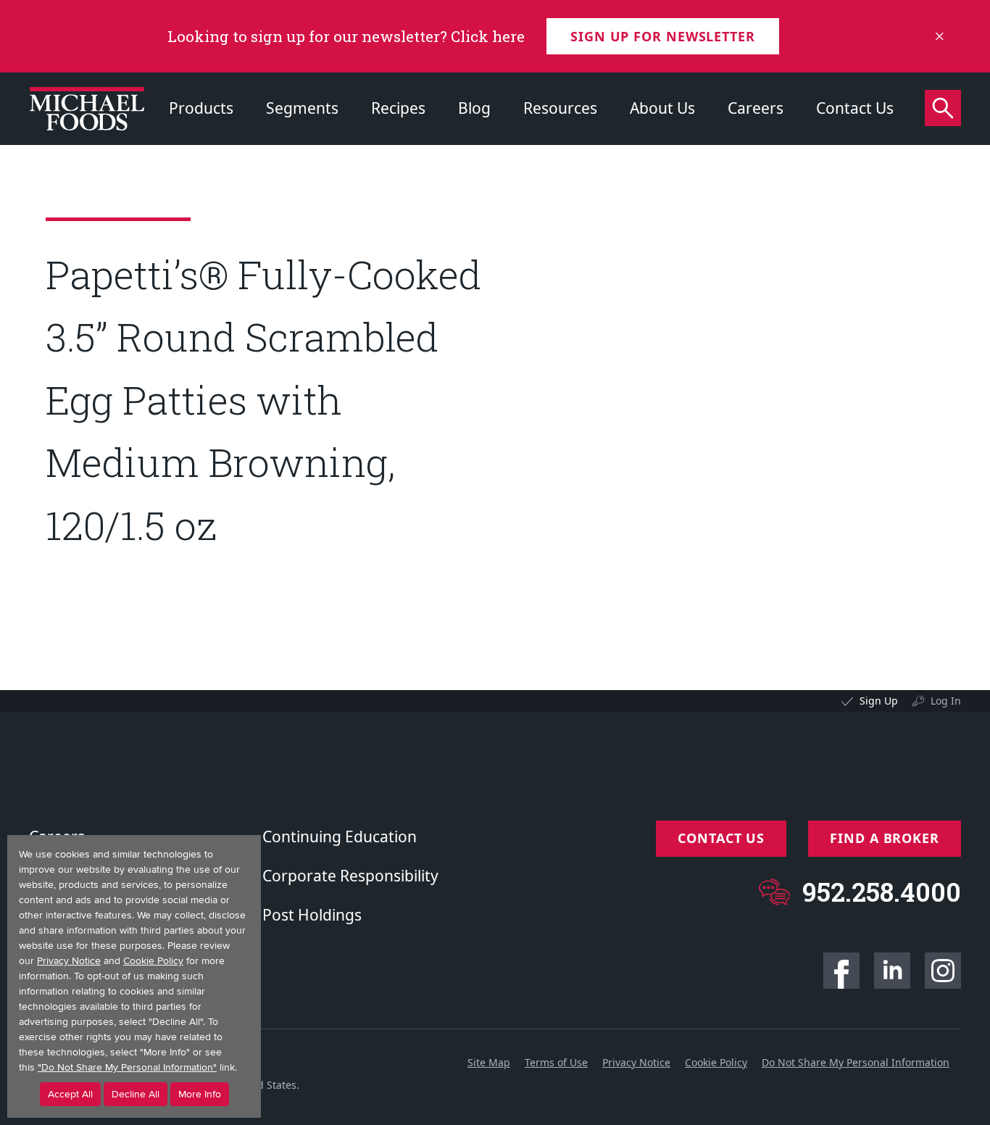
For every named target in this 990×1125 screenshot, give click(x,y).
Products (201, 108)
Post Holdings (312, 915)
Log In (946, 700)
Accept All (70, 1094)
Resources (560, 108)
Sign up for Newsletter (662, 36)
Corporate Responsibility (350, 875)
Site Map (488, 1062)
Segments (302, 108)
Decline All (135, 1094)
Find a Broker (884, 838)
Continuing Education (339, 836)
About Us (662, 108)
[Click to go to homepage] (87, 108)
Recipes (398, 108)
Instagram (943, 970)
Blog (474, 108)
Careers (755, 108)
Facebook (841, 970)
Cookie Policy (716, 1062)
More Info (199, 1094)
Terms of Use (556, 1062)
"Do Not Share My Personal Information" (127, 1067)
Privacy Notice (636, 1062)
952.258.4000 (881, 892)
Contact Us (855, 108)
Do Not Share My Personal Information (855, 1062)
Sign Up (879, 700)
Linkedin (892, 970)
